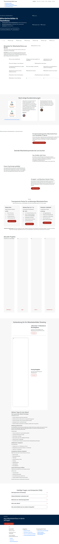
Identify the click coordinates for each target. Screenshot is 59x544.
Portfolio (42, 1)
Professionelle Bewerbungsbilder (29, 535)
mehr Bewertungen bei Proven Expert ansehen (11, 119)
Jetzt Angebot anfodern (9, 523)
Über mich (39, 1)
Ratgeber (49, 1)
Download (34, 333)
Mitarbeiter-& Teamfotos (9, 4)
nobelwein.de (49, 309)
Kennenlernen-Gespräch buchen (39, 142)
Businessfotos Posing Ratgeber (42, 530)
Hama (35, 309)
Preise (46, 1)
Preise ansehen (15, 29)
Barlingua (8, 309)
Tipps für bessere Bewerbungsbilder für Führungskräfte (41, 533)
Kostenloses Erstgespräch (5, 29)
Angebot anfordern (35, 188)
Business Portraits (8, 3)
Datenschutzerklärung (14, 541)
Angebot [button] (34, 1)
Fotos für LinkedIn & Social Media (11, 5)
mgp (22, 309)
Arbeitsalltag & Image (9, 6)
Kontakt (53, 1)
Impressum (12, 539)
